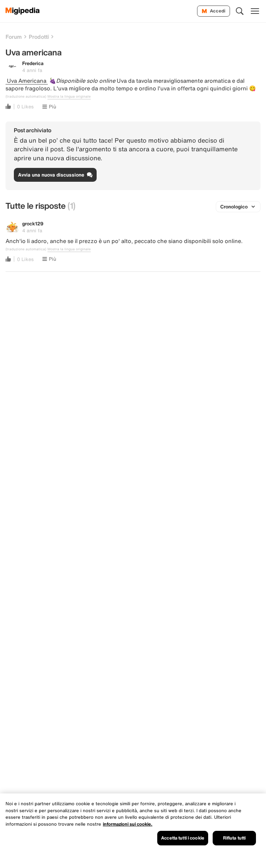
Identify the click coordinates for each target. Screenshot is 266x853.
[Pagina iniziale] (23, 11)
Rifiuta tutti (234, 838)
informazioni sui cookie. (127, 824)
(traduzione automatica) (26, 96)
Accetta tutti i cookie (182, 838)
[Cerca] (240, 11)
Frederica (33, 63)
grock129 (32, 223)
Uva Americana (27, 81)
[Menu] (254, 11)
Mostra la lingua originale (69, 96)
